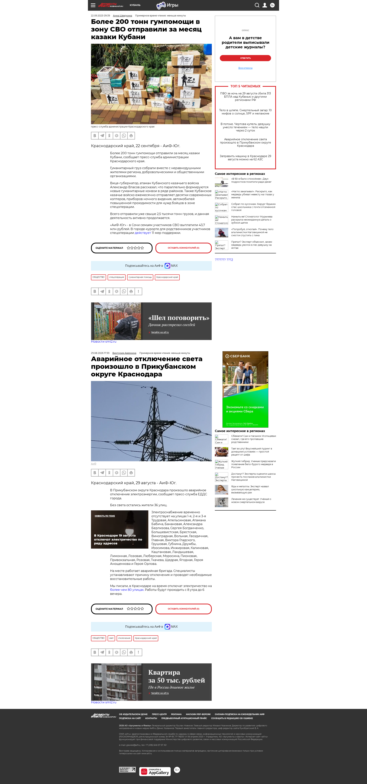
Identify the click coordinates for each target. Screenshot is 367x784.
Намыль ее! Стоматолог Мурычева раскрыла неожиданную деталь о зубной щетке (251, 219)
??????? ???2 (224, 260)
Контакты (151, 718)
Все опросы (245, 68)
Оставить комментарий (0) (183, 248)
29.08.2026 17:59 (100, 353)
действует (143, 233)
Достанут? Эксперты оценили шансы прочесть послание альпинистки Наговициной (253, 476)
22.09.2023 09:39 (100, 15)
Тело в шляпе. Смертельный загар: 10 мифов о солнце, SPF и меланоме (245, 112)
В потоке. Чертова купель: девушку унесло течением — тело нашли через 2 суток (245, 127)
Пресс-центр (159, 714)
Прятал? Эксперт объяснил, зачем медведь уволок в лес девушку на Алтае (251, 244)
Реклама (176, 714)
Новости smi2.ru (103, 341)
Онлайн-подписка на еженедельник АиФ (240, 714)
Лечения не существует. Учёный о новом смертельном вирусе (251, 500)
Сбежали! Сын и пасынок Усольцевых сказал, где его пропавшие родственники (253, 439)
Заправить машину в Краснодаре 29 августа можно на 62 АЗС (245, 158)
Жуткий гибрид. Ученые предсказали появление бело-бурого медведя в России (253, 464)
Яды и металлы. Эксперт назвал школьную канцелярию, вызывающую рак (250, 489)
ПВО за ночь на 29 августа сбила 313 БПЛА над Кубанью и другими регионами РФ (245, 97)
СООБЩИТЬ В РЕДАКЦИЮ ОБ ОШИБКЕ (232, 718)
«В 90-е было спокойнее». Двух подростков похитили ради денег (251, 180)
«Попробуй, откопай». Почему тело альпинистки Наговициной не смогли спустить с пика (252, 232)
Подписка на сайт (130, 718)
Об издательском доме (133, 714)
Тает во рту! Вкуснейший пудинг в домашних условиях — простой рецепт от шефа (251, 451)
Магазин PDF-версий (198, 714)
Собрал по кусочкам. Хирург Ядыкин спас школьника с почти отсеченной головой (253, 207)
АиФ (93, 463)
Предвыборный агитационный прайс (184, 718)
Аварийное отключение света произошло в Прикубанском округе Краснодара (245, 143)
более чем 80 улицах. (127, 590)
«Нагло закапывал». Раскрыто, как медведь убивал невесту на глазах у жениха (252, 194)
